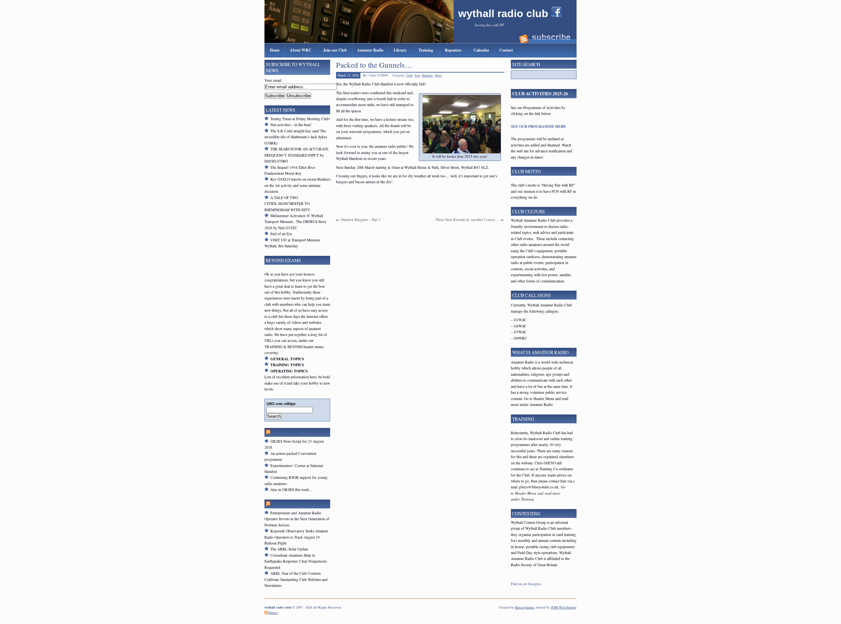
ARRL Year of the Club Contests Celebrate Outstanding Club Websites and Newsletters (296, 579)
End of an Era (281, 233)
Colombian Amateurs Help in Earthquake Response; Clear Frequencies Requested (295, 561)
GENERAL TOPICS (287, 359)
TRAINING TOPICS (287, 365)
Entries (273, 612)
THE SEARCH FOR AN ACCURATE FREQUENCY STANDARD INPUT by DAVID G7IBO (296, 155)
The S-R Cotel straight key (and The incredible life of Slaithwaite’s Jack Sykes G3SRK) (295, 136)
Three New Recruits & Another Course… (467, 219)
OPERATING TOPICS (288, 371)
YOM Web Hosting (564, 607)
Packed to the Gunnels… (374, 65)
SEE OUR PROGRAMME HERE (538, 126)
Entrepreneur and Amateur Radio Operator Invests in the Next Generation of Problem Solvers (296, 518)
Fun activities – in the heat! (290, 124)
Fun (417, 75)
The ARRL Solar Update (289, 548)
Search (274, 416)
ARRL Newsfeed (289, 504)
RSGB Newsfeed (289, 432)
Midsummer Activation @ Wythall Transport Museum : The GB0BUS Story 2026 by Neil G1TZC (295, 221)
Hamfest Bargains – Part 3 (361, 219)
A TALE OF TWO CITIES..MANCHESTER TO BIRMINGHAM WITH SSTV (287, 203)
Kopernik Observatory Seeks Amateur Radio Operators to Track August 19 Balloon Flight (296, 537)
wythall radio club (504, 13)
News (438, 75)
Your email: (273, 80)
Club (409, 75)
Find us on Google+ (526, 583)
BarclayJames (524, 607)
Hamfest (427, 75)
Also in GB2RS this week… (291, 489)
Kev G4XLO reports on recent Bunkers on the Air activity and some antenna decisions (297, 185)
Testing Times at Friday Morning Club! (300, 118)
